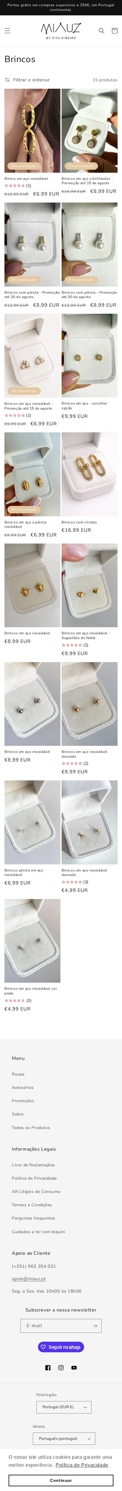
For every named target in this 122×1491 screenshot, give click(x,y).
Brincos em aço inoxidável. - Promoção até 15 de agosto (29, 406)
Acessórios (23, 1087)
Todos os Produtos (31, 1128)
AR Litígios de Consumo (36, 1191)
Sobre (18, 1114)
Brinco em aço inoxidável (26, 179)
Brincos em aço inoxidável (27, 633)
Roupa (18, 1074)
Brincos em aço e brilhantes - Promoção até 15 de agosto (87, 181)
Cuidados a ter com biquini (38, 1232)
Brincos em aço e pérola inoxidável (25, 524)
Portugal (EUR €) (58, 1407)
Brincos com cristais (79, 522)
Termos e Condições (32, 1205)
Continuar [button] (61, 1480)
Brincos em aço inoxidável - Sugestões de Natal (86, 635)
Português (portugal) (58, 1438)
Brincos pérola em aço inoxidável (24, 872)
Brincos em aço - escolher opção (84, 405)
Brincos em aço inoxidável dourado (84, 754)
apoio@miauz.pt (29, 1279)
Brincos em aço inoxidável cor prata (30, 991)
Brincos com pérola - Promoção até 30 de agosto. (32, 295)
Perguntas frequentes (33, 1218)
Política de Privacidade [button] (82, 1465)
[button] (7, 30)
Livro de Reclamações (33, 1165)
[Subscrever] (94, 1326)
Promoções (23, 1101)
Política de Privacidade (34, 1178)
